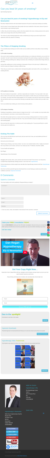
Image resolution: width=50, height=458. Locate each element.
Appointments (34, 161)
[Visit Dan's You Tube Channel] (12, 440)
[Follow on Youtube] (48, 227)
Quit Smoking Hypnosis (6, 11)
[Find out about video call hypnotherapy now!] (12, 446)
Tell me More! (44, 234)
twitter (12, 431)
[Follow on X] (48, 225)
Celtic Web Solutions (22, 455)
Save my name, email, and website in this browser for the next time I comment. (20, 209)
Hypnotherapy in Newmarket (13, 411)
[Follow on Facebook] (48, 222)
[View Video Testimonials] (25, 362)
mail (12, 437)
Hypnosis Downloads (16, 170)
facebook (12, 428)
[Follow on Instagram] (48, 233)
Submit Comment (43, 213)
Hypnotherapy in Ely (32, 388)
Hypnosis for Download (42, 333)
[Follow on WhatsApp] (48, 235)
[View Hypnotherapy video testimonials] (25, 350)
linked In (12, 434)
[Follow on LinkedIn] (48, 230)
